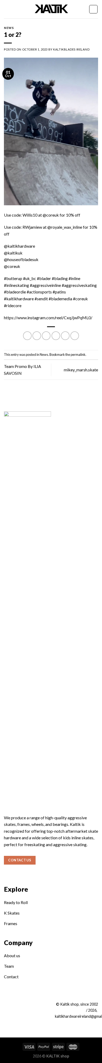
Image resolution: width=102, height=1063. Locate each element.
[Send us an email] (16, 1005)
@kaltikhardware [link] (19, 245)
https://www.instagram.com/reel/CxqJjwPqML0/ (48, 317)
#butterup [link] (13, 278)
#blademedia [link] (60, 298)
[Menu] (7, 9)
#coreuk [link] (80, 298)
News (9, 27)
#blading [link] (60, 278)
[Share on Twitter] (46, 335)
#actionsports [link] (39, 291)
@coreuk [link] (51, 214)
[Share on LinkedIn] (74, 335)
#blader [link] (44, 278)
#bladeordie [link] (15, 291)
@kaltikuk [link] (13, 252)
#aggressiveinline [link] (45, 285)
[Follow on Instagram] (8, 1005)
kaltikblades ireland (71, 49)
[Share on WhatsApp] (27, 335)
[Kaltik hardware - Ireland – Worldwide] (51, 9)
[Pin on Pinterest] (65, 335)
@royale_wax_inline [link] (64, 226)
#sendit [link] (41, 298)
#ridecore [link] (12, 305)
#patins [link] (59, 291)
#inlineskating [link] (16, 285)
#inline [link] (74, 278)
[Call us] (24, 1005)
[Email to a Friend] (56, 335)
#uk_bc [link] (29, 278)
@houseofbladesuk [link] (21, 259)
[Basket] (93, 9)
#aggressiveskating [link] (79, 285)
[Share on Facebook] (36, 335)
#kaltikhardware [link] (19, 298)
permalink (78, 354)
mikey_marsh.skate (81, 369)
